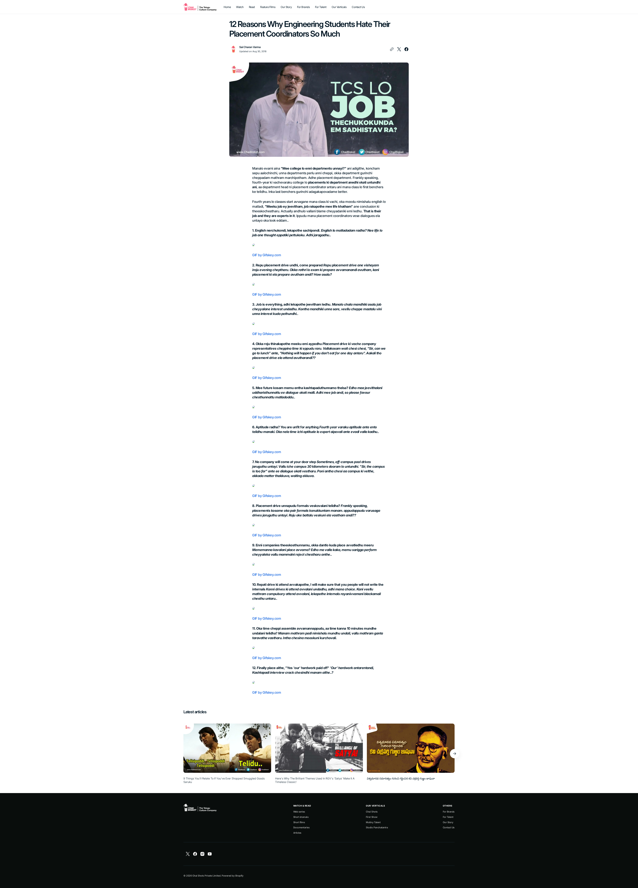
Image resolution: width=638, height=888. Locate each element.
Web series (299, 811)
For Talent (448, 817)
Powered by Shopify (232, 875)
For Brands (449, 811)
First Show (371, 817)
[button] (454, 753)
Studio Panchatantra (377, 827)
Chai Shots (371, 811)
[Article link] (227, 754)
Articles (297, 832)
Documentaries (301, 827)
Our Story (448, 822)
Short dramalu (301, 817)
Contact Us (449, 827)
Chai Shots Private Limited (206, 875)
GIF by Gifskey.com (266, 255)
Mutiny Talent (373, 822)
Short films (299, 822)
